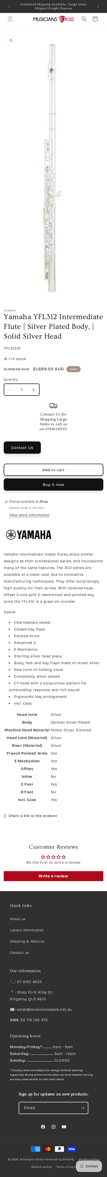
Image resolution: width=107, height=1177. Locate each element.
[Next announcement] (97, 6)
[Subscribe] (82, 1108)
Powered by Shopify (59, 1159)
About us (18, 919)
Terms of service (68, 1167)
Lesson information (27, 930)
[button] (9, 18)
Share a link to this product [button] (33, 816)
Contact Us (22, 447)
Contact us (19, 953)
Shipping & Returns (27, 941)
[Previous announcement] (9, 6)
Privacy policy (89, 1159)
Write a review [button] (53, 876)
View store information (29, 515)
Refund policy (41, 1167)
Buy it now (53, 484)
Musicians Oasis (32, 1159)
